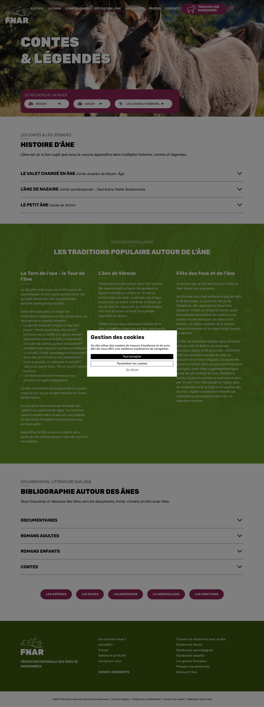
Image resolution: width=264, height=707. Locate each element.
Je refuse (132, 369)
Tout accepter (132, 356)
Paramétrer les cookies (132, 363)
